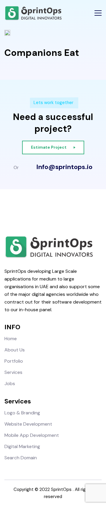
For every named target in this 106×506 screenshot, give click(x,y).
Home (10, 338)
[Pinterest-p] (68, 211)
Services (13, 372)
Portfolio (13, 361)
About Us (14, 350)
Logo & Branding (22, 413)
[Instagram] (48, 211)
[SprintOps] (33, 13)
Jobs (9, 383)
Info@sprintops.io (64, 167)
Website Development (28, 424)
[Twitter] (58, 211)
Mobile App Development (31, 435)
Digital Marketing (22, 446)
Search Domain (20, 458)
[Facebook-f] (37, 211)
